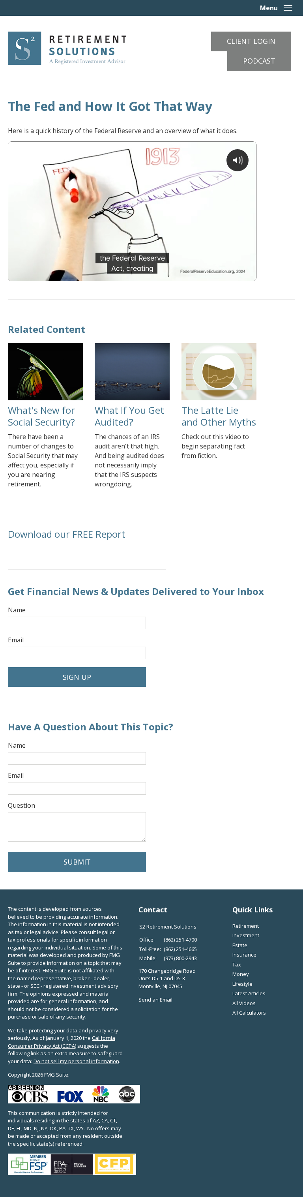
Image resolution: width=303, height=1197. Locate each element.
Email (16, 640)
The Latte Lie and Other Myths (218, 415)
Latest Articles (249, 993)
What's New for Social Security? (41, 415)
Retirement (245, 925)
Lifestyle (242, 983)
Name (17, 610)
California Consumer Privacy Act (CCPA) (61, 1041)
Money (240, 973)
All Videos (244, 1003)
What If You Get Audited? (129, 415)
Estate (239, 945)
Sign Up (77, 677)
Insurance (244, 954)
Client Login (251, 41)
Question (21, 805)
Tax (236, 964)
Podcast (259, 61)
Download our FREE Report (66, 533)
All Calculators (249, 1012)
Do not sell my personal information (76, 1061)
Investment (245, 935)
